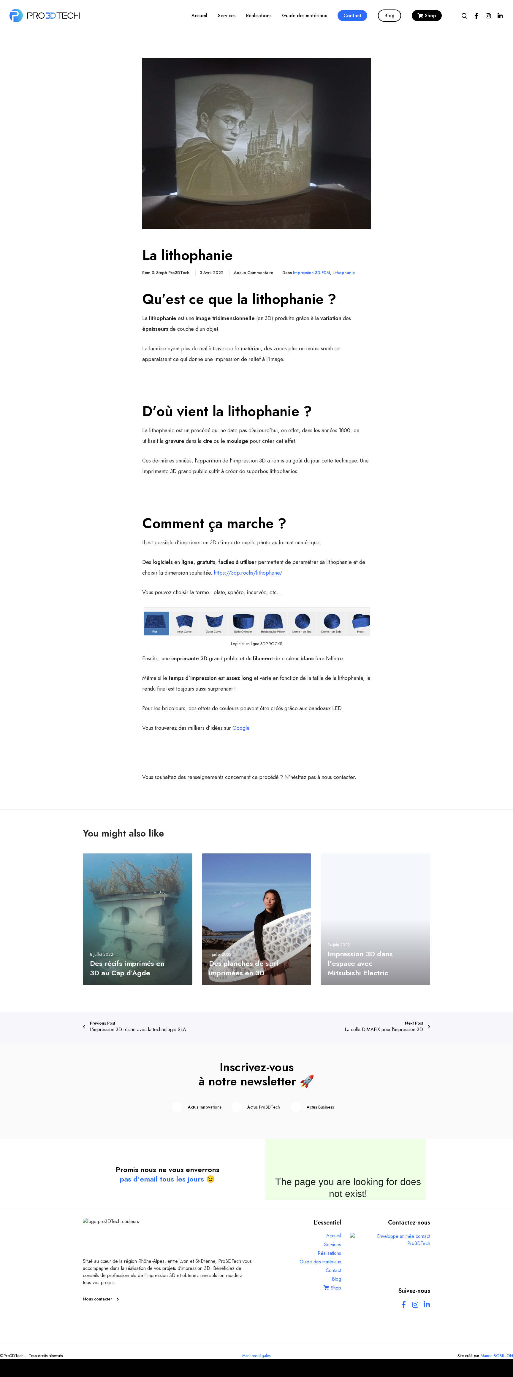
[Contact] (390, 1259)
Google (241, 728)
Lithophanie (343, 273)
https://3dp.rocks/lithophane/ (248, 573)
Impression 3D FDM (311, 273)
